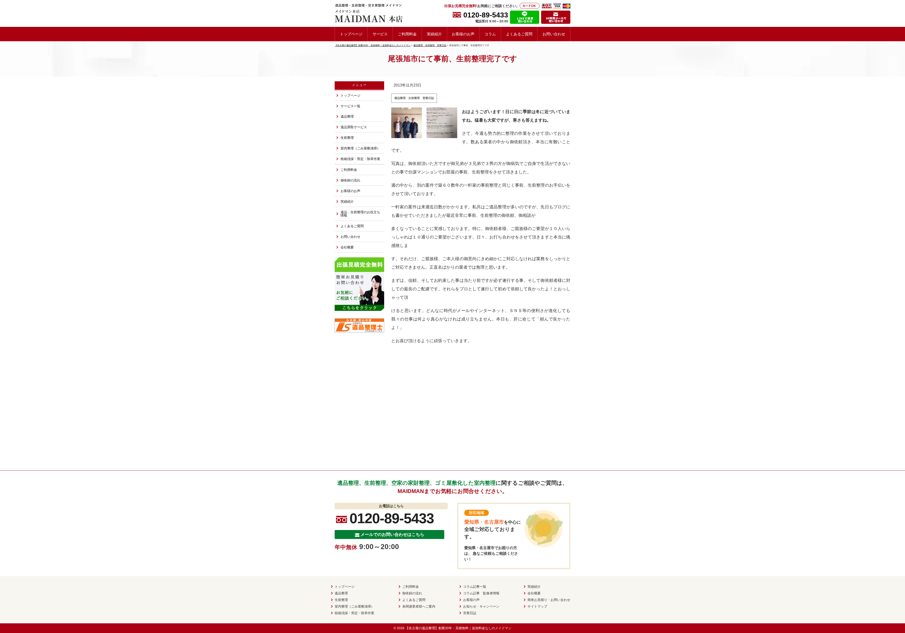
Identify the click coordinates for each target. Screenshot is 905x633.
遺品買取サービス (354, 127)
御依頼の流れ (350, 180)
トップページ (351, 34)
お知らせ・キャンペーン (481, 606)
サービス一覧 (350, 106)
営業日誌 (469, 613)
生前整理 (347, 138)
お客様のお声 (463, 34)
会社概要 (347, 247)
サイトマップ (537, 606)
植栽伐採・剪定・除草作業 (360, 159)
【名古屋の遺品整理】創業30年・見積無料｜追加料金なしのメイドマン (458, 628)
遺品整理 (347, 116)
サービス (380, 34)
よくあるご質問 (519, 34)
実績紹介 (434, 34)
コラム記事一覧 (474, 586)
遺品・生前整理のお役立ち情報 (360, 213)
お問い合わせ (554, 34)
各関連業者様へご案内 (418, 606)
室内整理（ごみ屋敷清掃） (360, 148)
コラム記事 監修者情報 (481, 593)
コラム (490, 34)
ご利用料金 (407, 34)
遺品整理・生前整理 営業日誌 (414, 98)
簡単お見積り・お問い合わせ (548, 599)
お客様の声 (471, 599)
